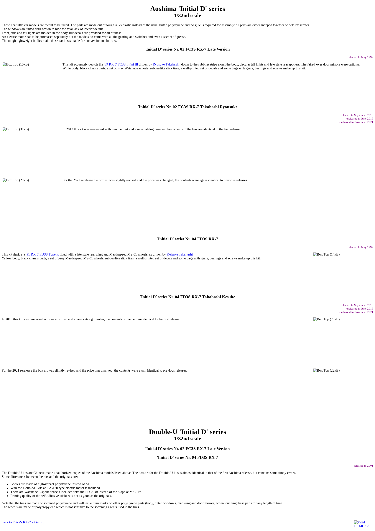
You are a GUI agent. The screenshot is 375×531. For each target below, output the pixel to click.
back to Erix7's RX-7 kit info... (23, 522)
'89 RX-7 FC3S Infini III (121, 64)
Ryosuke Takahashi (166, 64)
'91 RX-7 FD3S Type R (42, 254)
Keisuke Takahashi (180, 254)
